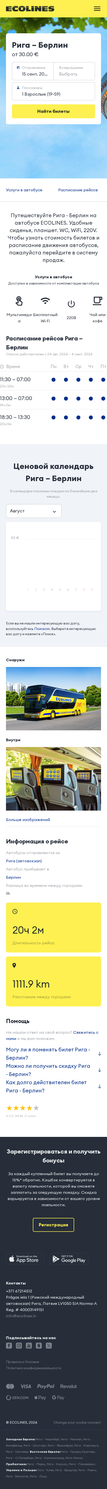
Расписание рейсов (78, 189)
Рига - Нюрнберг (47, 1439)
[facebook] (9, 1346)
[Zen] (17, 1397)
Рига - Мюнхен (71, 1439)
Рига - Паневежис (82, 1464)
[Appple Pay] (40, 1397)
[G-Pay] (58, 1397)
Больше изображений (28, 819)
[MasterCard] (10, 1386)
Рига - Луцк (38, 1476)
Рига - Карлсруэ (86, 1445)
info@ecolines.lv (21, 1315)
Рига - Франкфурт (60, 1445)
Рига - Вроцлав (66, 1470)
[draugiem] (39, 1346)
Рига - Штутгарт (35, 1445)
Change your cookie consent (77, 1422)
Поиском (42, 628)
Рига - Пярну (36, 1464)
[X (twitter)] (49, 1346)
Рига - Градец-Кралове (78, 1451)
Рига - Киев (45, 1470)
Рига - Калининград (49, 1458)
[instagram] (19, 1346)
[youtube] (29, 1346)
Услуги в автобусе (24, 189)
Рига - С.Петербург (19, 1458)
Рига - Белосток (17, 1476)
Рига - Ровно (87, 1470)
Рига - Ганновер (17, 1451)
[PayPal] (45, 1386)
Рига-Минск (74, 1458)
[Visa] (25, 1386)
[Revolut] (68, 1386)
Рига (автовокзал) (24, 860)
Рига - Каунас (57, 1464)
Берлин (13, 877)
